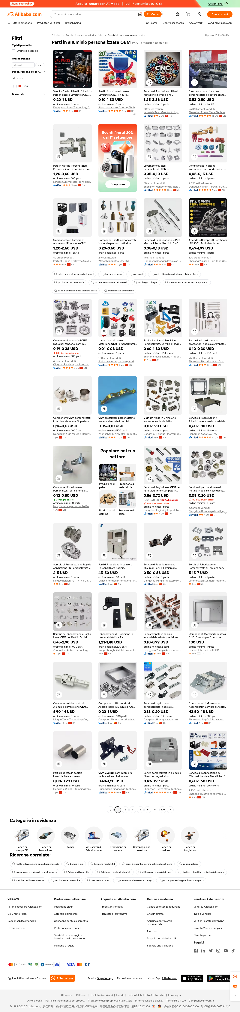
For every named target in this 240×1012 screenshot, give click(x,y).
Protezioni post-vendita (67, 927)
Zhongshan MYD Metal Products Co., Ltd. (117, 433)
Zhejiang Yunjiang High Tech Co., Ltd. (208, 260)
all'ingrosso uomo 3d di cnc (156, 872)
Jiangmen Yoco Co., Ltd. (203, 433)
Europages (174, 994)
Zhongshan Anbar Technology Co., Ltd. (72, 650)
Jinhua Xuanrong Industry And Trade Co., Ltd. (117, 361)
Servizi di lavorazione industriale (84, 35)
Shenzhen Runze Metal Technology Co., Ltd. (208, 112)
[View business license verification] (154, 1006)
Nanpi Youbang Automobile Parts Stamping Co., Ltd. (72, 506)
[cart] (189, 14)
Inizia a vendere (203, 913)
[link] (235, 976)
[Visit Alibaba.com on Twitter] (210, 950)
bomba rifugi (76, 864)
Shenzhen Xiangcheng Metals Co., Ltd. (163, 186)
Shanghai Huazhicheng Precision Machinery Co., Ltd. (163, 356)
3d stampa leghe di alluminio (116, 872)
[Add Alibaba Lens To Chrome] (62, 978)
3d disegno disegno (148, 282)
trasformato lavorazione (121, 290)
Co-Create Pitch (17, 913)
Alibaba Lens (26, 978)
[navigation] (28, 423)
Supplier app (105, 978)
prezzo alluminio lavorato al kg (135, 880)
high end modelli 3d (104, 864)
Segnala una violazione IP (161, 938)
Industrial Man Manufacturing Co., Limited (163, 112)
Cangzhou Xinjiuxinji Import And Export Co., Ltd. (163, 510)
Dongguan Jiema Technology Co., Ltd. (72, 107)
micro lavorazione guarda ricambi (76, 274)
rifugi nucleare (191, 864)
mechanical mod (100, 880)
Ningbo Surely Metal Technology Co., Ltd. (72, 181)
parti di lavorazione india (71, 282)
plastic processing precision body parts (183, 880)
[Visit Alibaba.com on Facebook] (196, 950)
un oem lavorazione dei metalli (111, 282)
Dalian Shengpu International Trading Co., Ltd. (117, 580)
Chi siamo (14, 898)
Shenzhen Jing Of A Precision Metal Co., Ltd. (208, 719)
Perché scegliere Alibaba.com (25, 906)
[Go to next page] (170, 809)
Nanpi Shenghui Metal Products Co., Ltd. (117, 650)
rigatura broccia (113, 274)
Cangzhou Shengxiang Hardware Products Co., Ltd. (117, 719)
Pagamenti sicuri (63, 906)
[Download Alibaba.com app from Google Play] (219, 978)
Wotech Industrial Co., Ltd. (113, 260)
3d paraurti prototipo (79, 872)
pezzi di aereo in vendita (67, 880)
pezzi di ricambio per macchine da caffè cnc (149, 864)
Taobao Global (135, 994)
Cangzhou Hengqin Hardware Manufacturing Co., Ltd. (163, 719)
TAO (149, 994)
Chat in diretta (155, 913)
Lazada (120, 994)
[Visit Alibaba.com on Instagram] (218, 950)
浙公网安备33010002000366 (181, 1006)
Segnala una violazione (160, 945)
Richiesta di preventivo (113, 913)
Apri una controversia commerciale (159, 922)
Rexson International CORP (204, 650)
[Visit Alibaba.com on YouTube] (226, 950)
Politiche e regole (64, 945)
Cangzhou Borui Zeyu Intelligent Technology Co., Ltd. (208, 511)
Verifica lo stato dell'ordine (209, 920)
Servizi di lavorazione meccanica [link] (126, 35)
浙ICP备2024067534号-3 (215, 1006)
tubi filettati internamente (30, 880)
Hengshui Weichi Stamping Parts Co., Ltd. (72, 788)
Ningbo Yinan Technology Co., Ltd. (72, 719)
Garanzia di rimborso (66, 913)
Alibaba (56, 35)
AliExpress (67, 994)
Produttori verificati (111, 906)
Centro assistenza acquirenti (163, 906)
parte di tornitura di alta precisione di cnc (176, 274)
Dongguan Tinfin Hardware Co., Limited (208, 186)
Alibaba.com (169, 978)
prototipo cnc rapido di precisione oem (36, 872)
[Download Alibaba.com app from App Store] (192, 978)
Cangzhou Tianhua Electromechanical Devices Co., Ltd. (163, 433)
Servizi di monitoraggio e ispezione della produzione (69, 937)
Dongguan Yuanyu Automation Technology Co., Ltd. (163, 650)
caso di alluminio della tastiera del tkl (77, 290)
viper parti (138, 274)
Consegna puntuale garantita (71, 920)
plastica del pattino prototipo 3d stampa (203, 872)
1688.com (81, 994)
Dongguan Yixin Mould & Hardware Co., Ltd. (72, 433)
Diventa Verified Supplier (208, 927)
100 (163, 809)
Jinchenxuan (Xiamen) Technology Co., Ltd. (208, 580)
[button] (140, 14)
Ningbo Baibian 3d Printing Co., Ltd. (72, 580)
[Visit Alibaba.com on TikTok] (233, 950)
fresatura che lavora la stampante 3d (188, 282)
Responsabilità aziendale (22, 920)
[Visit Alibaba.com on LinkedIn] (203, 950)
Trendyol (160, 994)
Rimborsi (152, 931)
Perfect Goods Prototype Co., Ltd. (72, 260)
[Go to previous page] (110, 809)
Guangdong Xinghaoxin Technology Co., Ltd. (117, 788)
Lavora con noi (16, 927)
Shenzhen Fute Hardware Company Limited (208, 361)
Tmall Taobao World (101, 994)
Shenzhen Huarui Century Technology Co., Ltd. (117, 107)
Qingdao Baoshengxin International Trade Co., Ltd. (72, 364)
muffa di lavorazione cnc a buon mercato (37, 864)
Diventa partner (203, 935)
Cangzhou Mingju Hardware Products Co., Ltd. (163, 580)
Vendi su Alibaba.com (206, 906)
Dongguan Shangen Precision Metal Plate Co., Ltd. (163, 260)
